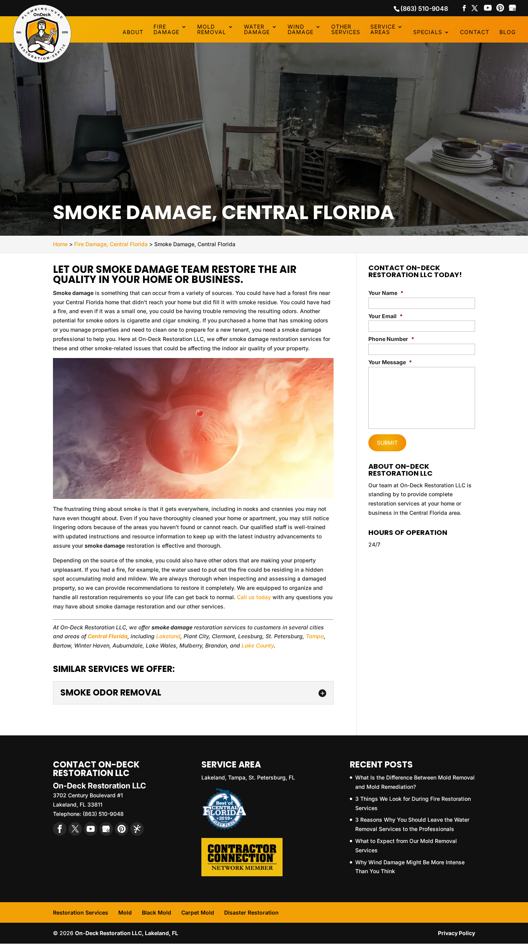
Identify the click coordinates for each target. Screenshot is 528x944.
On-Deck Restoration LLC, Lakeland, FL (126, 933)
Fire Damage (166, 29)
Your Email (385, 316)
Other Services (345, 29)
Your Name (386, 293)
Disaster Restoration (251, 912)
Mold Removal (211, 29)
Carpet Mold (197, 912)
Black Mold (156, 912)
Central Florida (108, 636)
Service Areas (382, 29)
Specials (427, 32)
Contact (474, 32)
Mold (125, 912)
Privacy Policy (456, 933)
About (133, 32)
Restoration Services (80, 912)
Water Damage (257, 29)
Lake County (258, 645)
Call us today (254, 597)
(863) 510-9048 (424, 8)
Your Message (390, 362)
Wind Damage (300, 29)
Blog (507, 32)
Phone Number (391, 339)
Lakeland (168, 636)
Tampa (315, 636)
